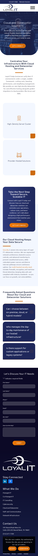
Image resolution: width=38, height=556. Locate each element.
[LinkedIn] (5, 481)
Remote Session (24, 2)
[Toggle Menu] (32, 7)
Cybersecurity (8, 504)
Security (6, 250)
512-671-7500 (13, 2)
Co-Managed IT (8, 496)
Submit (19, 443)
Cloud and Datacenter (10, 508)
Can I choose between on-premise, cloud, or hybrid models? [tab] (17, 312)
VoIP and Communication (12, 512)
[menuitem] (13, 2)
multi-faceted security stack (22, 267)
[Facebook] (10, 481)
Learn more (23, 548)
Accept (12, 548)
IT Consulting (7, 500)
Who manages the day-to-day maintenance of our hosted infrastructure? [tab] (17, 331)
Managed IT (7, 493)
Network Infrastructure (11, 515)
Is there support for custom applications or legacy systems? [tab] (17, 351)
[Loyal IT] (16, 8)
